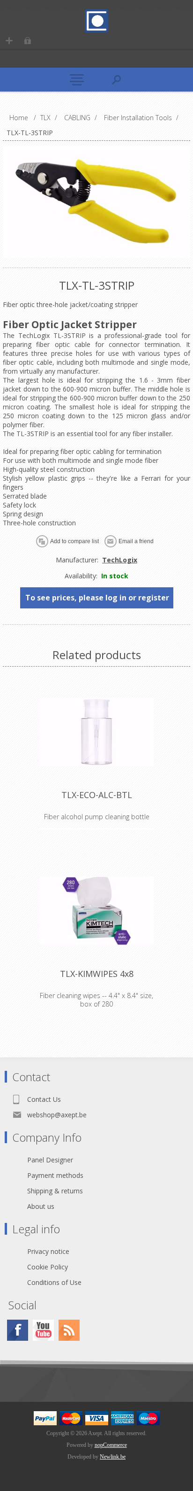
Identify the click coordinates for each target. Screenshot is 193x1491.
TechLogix (119, 559)
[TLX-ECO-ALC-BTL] (96, 732)
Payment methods (55, 1175)
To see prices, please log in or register (97, 597)
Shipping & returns (55, 1190)
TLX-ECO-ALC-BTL (96, 794)
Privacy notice (48, 1251)
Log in (27, 40)
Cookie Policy (47, 1266)
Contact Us (44, 1099)
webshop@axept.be (57, 1114)
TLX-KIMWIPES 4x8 (97, 973)
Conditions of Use (54, 1282)
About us (40, 1206)
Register (9, 40)
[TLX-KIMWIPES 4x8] (96, 910)
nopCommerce (111, 1445)
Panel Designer (50, 1159)
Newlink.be (113, 1456)
